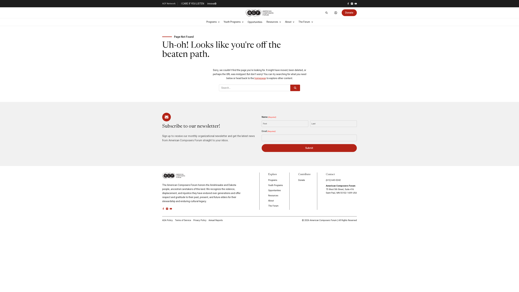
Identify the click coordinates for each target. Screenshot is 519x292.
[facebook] (348, 4)
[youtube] (356, 4)
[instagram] (352, 4)
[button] (349, 12)
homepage (260, 78)
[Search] (326, 12)
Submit (309, 148)
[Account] (336, 12)
